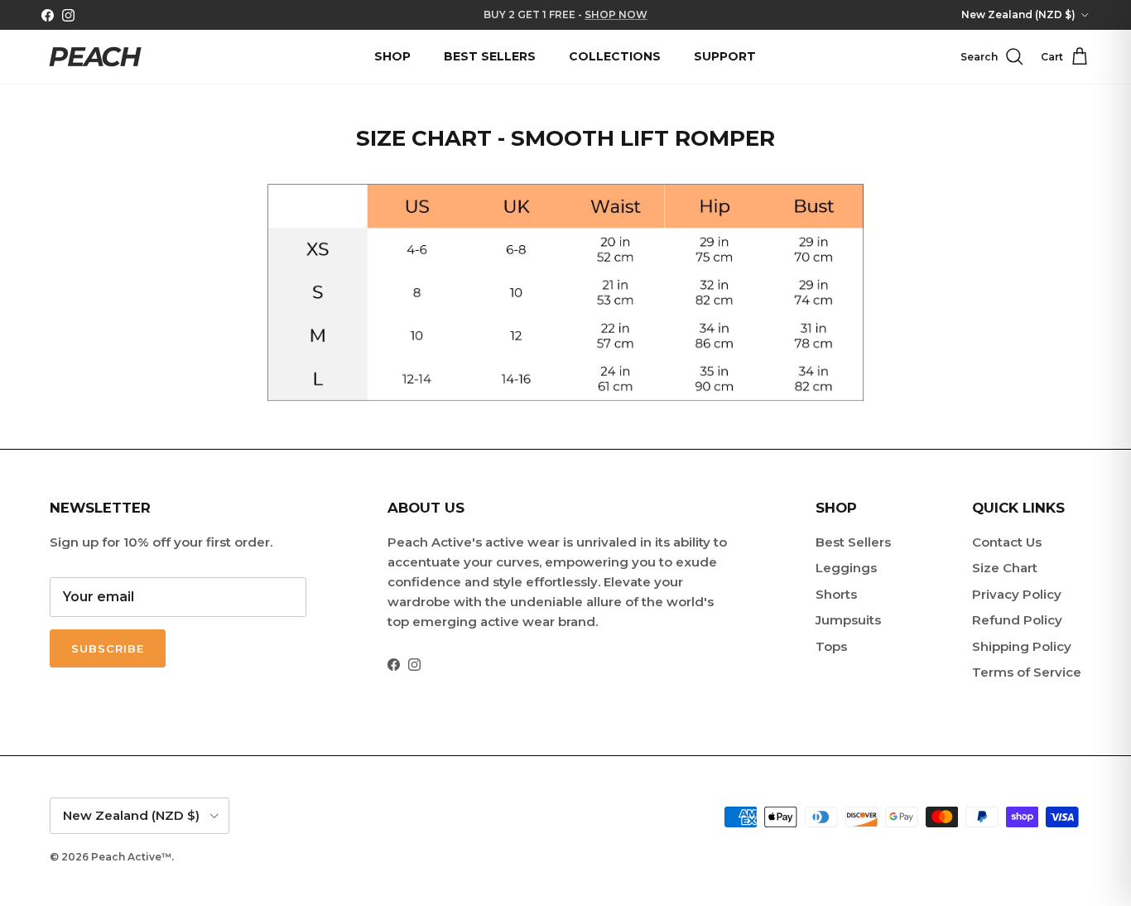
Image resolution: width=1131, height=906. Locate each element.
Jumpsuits (848, 620)
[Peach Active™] (95, 56)
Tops (831, 646)
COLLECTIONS (615, 56)
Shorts (836, 594)
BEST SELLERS (490, 56)
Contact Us (1007, 542)
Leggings (846, 568)
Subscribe (107, 648)
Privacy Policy (1016, 594)
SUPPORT (725, 56)
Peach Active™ (131, 857)
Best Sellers (853, 542)
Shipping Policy (1021, 646)
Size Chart (1004, 568)
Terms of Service (1026, 672)
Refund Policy (1017, 620)
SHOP (392, 56)
